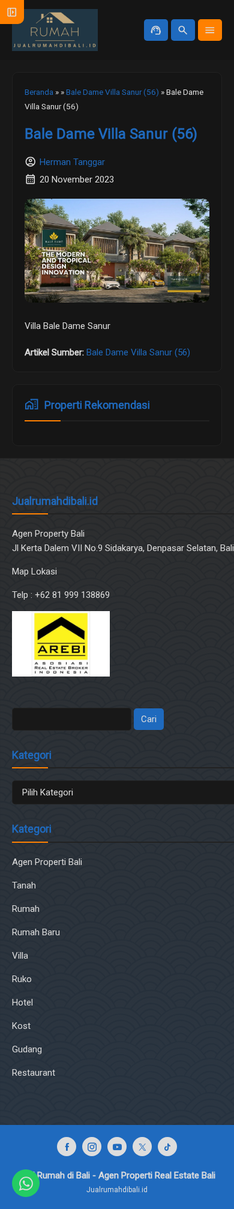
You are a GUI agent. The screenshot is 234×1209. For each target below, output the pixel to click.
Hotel (22, 1002)
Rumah (26, 908)
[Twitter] (142, 1146)
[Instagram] (91, 1146)
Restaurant (33, 1072)
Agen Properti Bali (47, 862)
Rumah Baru (36, 932)
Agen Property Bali (48, 533)
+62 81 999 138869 (73, 594)
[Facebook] (66, 1146)
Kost (21, 1026)
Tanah (24, 885)
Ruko (22, 979)
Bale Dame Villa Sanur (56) (111, 133)
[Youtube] (117, 1146)
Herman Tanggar (72, 162)
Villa (20, 955)
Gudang (27, 1049)
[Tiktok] (167, 1146)
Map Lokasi (35, 571)
